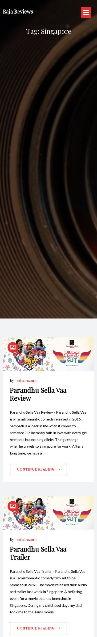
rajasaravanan (27, 380)
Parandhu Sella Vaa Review (38, 394)
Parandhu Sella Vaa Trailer (38, 552)
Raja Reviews (18, 11)
